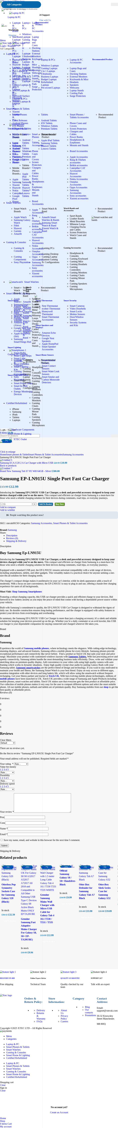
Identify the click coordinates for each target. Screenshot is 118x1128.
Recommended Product (41, 23)
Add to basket (45, 504)
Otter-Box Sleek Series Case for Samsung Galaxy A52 (104, 891)
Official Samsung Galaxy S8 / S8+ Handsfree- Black (68, 877)
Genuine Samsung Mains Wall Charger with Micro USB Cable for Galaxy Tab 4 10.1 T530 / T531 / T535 (47, 908)
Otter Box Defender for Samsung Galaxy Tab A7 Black (87, 891)
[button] (48, 941)
